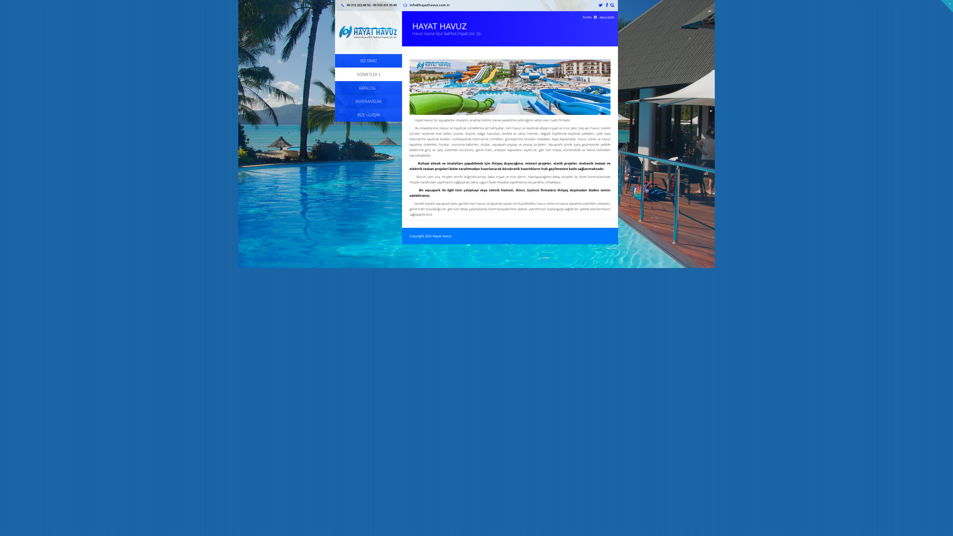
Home (587, 17)
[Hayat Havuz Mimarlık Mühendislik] (369, 32)
